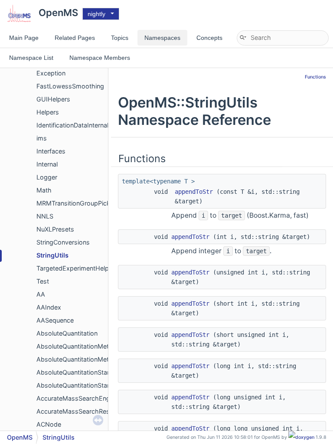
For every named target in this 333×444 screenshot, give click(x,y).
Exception (50, 73)
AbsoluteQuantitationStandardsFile (86, 385)
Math (44, 190)
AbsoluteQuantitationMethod (78, 346)
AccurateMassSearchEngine (77, 398)
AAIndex (48, 307)
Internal (47, 164)
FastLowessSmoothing (70, 86)
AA (40, 294)
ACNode (48, 424)
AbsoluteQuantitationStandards (81, 372)
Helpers (47, 112)
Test (42, 281)
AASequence (55, 320)
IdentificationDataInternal (72, 125)
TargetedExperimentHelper (75, 268)
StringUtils (52, 255)
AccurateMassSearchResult (76, 411)
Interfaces (50, 151)
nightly (96, 13)
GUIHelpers (53, 99)
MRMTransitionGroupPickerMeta (83, 203)
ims (41, 138)
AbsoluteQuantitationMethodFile (83, 359)
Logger (46, 177)
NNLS (44, 216)
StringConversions (63, 242)
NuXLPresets (55, 229)
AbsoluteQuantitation (67, 333)
